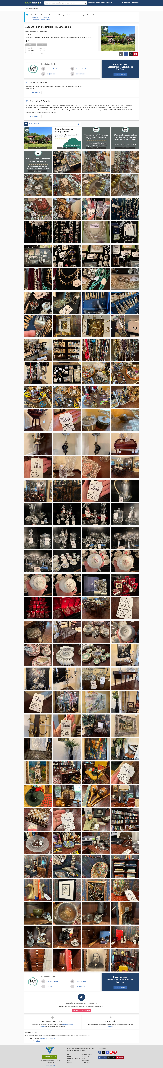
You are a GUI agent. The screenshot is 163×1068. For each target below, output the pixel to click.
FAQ (68, 1054)
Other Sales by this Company (41, 17)
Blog (68, 1060)
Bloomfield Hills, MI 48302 (47, 1038)
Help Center (85, 1060)
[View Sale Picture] (67, 162)
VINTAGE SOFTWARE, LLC (54, 1060)
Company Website (52, 69)
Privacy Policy (86, 1056)
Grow (73, 1058)
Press (83, 1058)
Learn (69, 1056)
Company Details (81, 69)
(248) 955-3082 (51, 74)
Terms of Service (87, 1054)
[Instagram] (107, 1052)
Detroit (38, 1041)
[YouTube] (111, 1052)
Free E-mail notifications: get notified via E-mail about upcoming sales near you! (81, 1049)
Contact (69, 1062)
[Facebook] (99, 1052)
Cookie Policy (86, 1062)
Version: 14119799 (50, 1066)
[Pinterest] (115, 1052)
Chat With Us (51, 1057)
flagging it (110, 1026)
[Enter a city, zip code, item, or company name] (85, 3)
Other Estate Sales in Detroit (41, 19)
